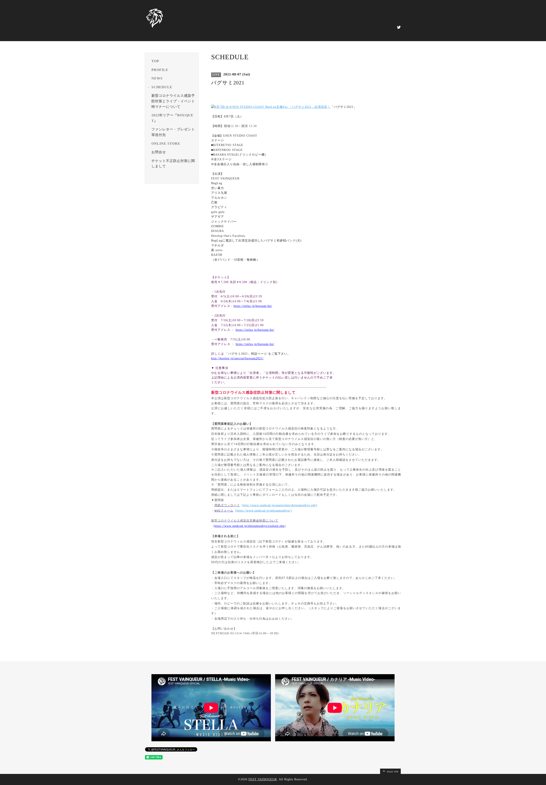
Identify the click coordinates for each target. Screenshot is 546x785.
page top (392, 772)
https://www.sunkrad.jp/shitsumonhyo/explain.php (249, 526)
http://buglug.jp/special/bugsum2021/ (237, 358)
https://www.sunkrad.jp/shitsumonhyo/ (263, 510)
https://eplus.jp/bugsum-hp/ (253, 306)
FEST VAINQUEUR (262, 779)
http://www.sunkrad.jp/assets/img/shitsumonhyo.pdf (279, 505)
